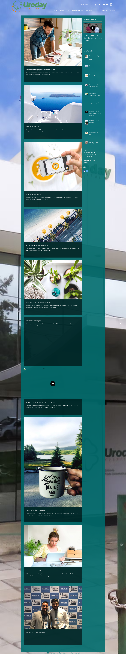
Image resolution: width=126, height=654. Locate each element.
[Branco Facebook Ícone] (95, 4)
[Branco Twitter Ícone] (99, 4)
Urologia (85, 162)
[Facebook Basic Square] (84, 171)
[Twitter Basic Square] (87, 171)
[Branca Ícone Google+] (103, 4)
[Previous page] (47, 648)
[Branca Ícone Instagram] (110, 4)
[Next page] (58, 648)
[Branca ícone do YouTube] (107, 4)
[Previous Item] (86, 28)
